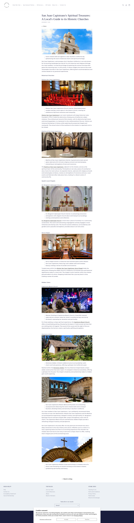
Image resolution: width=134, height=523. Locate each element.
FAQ (4, 489)
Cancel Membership (8, 495)
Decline (87, 519)
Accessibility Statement (9, 493)
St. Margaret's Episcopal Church (51, 220)
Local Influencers (50, 491)
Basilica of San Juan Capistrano (53, 167)
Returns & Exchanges (94, 497)
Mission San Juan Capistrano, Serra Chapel (70, 268)
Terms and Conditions (94, 491)
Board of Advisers (50, 495)
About (47, 493)
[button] (17, 5)
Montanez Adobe (58, 367)
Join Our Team (50, 489)
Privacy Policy (78, 515)
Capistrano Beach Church (82, 322)
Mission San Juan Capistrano (50, 115)
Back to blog (68, 479)
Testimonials (91, 495)
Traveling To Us (92, 489)
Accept (66, 519)
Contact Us (6, 491)
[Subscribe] (77, 505)
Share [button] (44, 26)
